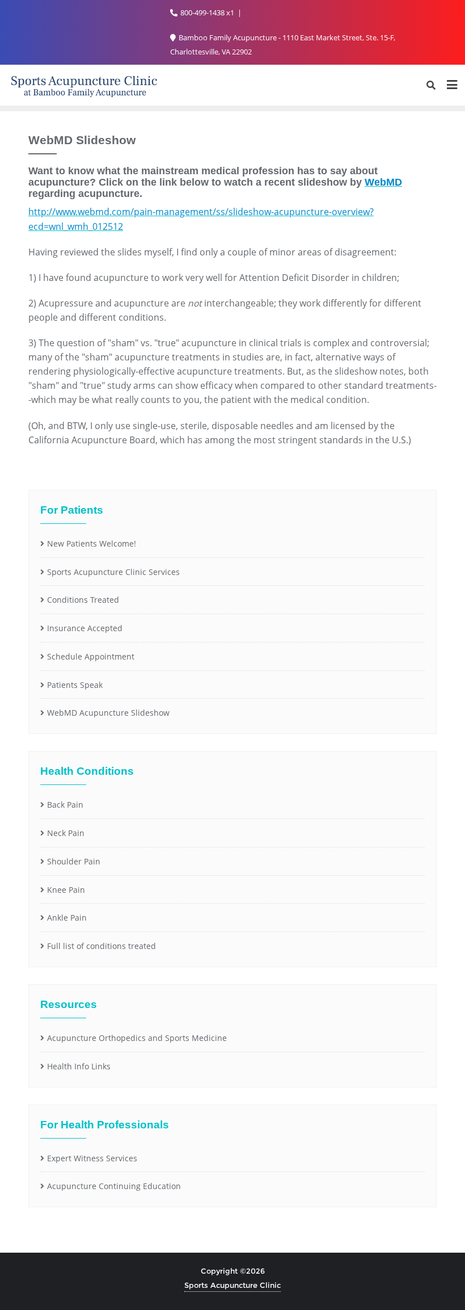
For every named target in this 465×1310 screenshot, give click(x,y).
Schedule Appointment (90, 656)
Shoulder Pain (73, 861)
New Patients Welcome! (91, 543)
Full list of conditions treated (101, 945)
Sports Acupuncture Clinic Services (113, 571)
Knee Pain (66, 889)
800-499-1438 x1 (207, 12)
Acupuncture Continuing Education (114, 1186)
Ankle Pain (67, 917)
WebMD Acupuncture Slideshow (108, 712)
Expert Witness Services (92, 1158)
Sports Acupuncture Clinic (232, 1285)
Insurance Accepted (84, 628)
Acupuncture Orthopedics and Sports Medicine (137, 1037)
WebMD (383, 182)
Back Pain (65, 804)
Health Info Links (79, 1066)
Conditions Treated (83, 599)
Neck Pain (65, 833)
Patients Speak (75, 684)
